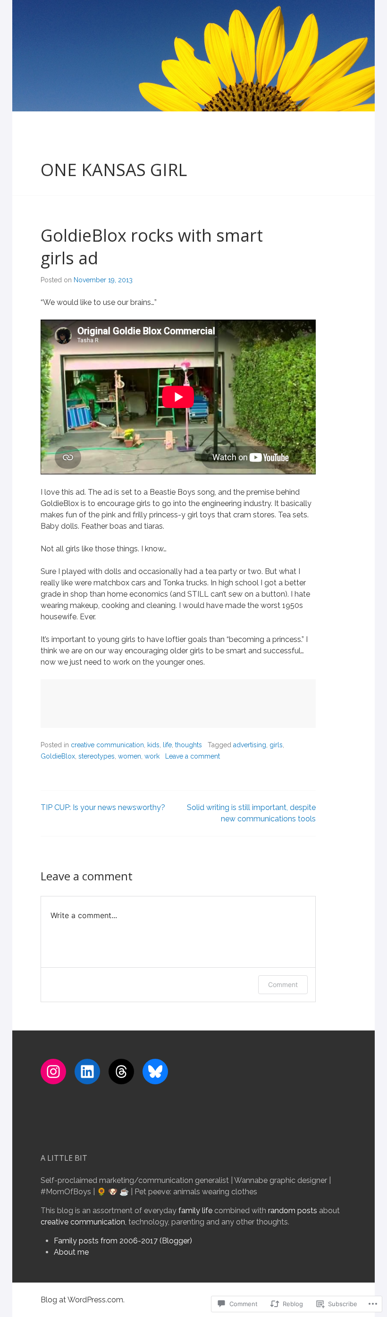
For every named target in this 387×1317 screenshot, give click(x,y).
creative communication (107, 745)
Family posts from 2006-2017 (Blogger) (123, 1240)
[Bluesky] (155, 1071)
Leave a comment (192, 756)
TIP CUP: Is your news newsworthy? (103, 807)
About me (71, 1252)
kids (153, 745)
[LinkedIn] (87, 1071)
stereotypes (96, 756)
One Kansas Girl (114, 170)
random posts (292, 1210)
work (152, 756)
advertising (249, 745)
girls (276, 745)
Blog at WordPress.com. (83, 1299)
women (129, 756)
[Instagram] (53, 1071)
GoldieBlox (58, 756)
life (167, 745)
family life (195, 1210)
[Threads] (121, 1071)
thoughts (188, 745)
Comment (283, 984)
